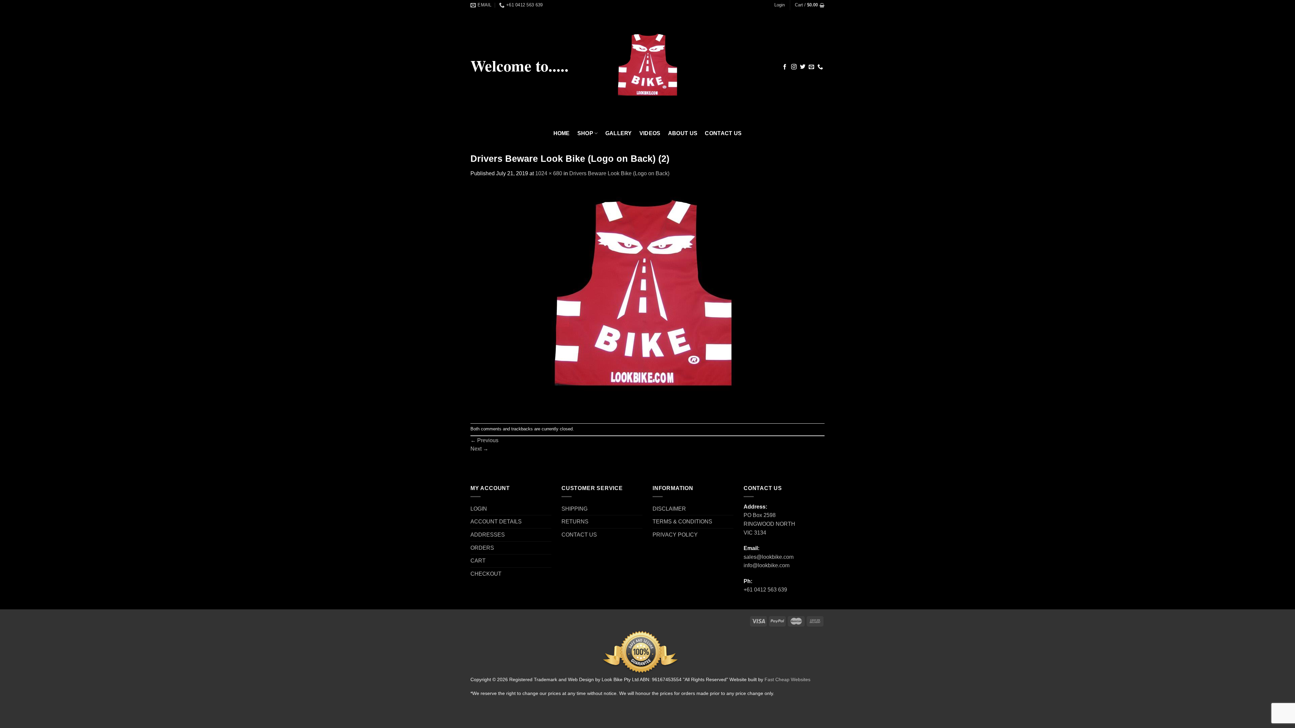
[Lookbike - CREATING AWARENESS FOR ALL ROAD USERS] (647, 67)
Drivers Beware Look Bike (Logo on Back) (619, 173)
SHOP (585, 133)
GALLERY (618, 133)
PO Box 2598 (760, 515)
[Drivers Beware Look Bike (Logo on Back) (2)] (643, 300)
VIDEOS (650, 133)
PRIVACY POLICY (675, 535)
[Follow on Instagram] (794, 67)
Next (479, 449)
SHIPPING (574, 509)
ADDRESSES (487, 535)
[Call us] (820, 67)
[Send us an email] (811, 67)
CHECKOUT (485, 574)
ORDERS (482, 548)
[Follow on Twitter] (802, 67)
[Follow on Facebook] (784, 67)
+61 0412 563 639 (765, 590)
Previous (484, 440)
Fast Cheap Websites (787, 679)
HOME (561, 133)
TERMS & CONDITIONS (682, 521)
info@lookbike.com (766, 565)
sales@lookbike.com (769, 557)
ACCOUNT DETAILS (496, 521)
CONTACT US (723, 133)
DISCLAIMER (669, 509)
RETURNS (575, 521)
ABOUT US (683, 133)
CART (478, 561)
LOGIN (478, 509)
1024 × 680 (548, 173)
